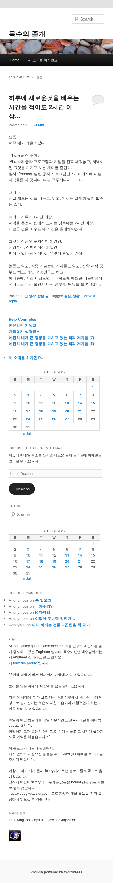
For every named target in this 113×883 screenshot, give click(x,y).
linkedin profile (25, 662)
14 (80, 402)
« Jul (27, 433)
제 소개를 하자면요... (27, 357)
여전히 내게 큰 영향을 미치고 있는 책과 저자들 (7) (51, 337)
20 (67, 411)
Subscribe (22, 488)
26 (54, 418)
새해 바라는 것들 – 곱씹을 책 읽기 (61, 624)
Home (14, 59)
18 (41, 411)
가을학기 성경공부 (24, 331)
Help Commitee (22, 319)
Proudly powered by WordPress (56, 872)
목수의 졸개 (27, 33)
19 (54, 411)
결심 (67, 295)
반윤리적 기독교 (22, 325)
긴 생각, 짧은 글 (36, 295)
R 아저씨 (42, 612)
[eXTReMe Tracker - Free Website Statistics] (15, 839)
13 (67, 402)
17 (28, 411)
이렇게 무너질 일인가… (55, 618)
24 (28, 418)
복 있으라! (43, 600)
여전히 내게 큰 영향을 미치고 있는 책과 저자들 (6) (51, 343)
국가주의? (43, 606)
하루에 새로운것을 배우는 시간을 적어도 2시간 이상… (44, 106)
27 (67, 418)
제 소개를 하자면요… (44, 59)
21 (80, 411)
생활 (76, 295)
